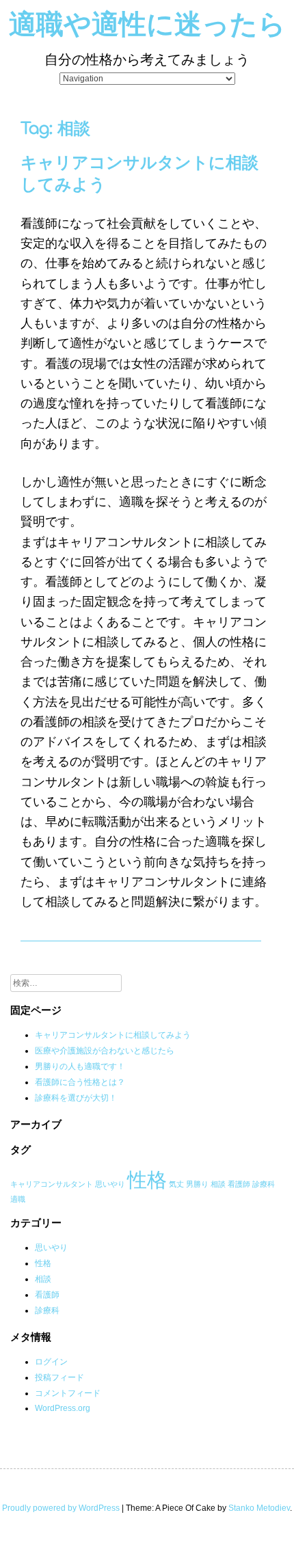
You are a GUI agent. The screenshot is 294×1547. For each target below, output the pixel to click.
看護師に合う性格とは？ (80, 1082)
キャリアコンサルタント (51, 1184)
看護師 (239, 1184)
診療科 (263, 1184)
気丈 (176, 1184)
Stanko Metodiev (259, 1508)
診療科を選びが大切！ (76, 1098)
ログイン (51, 1362)
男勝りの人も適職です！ (80, 1066)
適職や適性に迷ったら (147, 25)
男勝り (197, 1184)
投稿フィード (59, 1377)
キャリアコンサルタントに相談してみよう (113, 1035)
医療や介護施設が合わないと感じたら (104, 1050)
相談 (218, 1184)
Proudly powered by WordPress (61, 1508)
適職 (17, 1199)
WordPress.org (62, 1408)
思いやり (110, 1184)
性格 (147, 1179)
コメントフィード (68, 1393)
